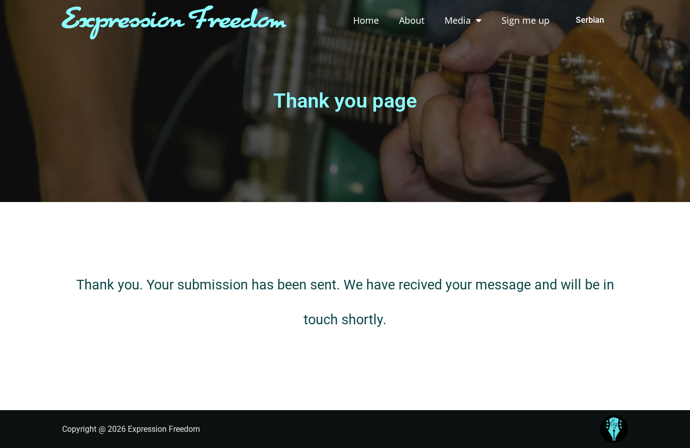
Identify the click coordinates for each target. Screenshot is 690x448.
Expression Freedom (174, 20)
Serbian (590, 20)
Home (366, 20)
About (411, 20)
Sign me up (526, 20)
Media (458, 20)
